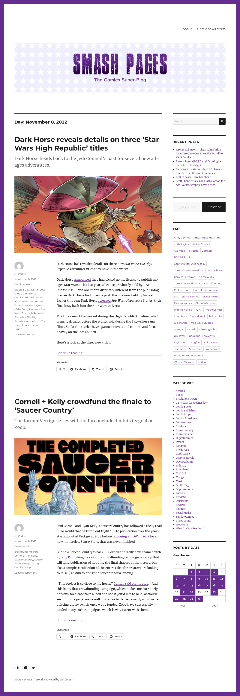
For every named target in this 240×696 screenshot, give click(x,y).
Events (180, 442)
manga (178, 329)
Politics (180, 493)
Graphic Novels (185, 457)
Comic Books (22, 284)
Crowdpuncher (185, 434)
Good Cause (183, 453)
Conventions (183, 422)
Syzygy (26, 563)
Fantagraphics (183, 303)
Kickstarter (180, 322)
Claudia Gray (22, 289)
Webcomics (183, 524)
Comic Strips (183, 414)
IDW (198, 309)
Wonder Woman (184, 362)
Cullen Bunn (182, 289)
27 (176, 599)
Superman (195, 348)
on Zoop (146, 557)
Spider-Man (211, 342)
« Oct (183, 605)
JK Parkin (20, 273)
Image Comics (213, 309)
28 (184, 599)
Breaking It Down (186, 398)
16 (199, 585)
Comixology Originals (187, 283)
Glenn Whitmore (205, 303)
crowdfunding (23, 551)
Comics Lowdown (185, 276)
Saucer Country (23, 559)
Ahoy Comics (182, 237)
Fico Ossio (20, 301)
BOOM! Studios (183, 257)
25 (214, 592)
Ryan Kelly (30, 555)
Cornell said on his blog (131, 583)
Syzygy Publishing (70, 557)
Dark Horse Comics (205, 289)
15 (191, 585)
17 (206, 585)
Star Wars (34, 309)
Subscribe (214, 207)
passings (194, 335)
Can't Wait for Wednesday (189, 263)
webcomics (213, 348)
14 (184, 585)
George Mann (36, 301)
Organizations (184, 489)
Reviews (181, 505)
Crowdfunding (23, 546)
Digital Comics (184, 438)
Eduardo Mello (34, 297)
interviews (180, 316)
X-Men (202, 362)
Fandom (181, 446)
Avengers (179, 250)
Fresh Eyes (182, 450)
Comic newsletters (211, 29)
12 (221, 578)
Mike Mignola (207, 329)
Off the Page (183, 485)
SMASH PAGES (23, 679)
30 (199, 599)
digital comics (190, 296)
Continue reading (69, 353)
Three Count (183, 520)
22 (191, 592)
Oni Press (179, 335)
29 (191, 599)
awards (193, 250)
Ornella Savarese (24, 305)
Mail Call (181, 473)
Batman (207, 250)
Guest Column (184, 461)
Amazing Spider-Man (207, 237)
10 (206, 578)
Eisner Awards (211, 296)
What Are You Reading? (188, 355)
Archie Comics (201, 244)
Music (179, 481)
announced (82, 279)
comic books (216, 270)
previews (209, 335)
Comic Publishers (186, 410)
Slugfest (195, 342)
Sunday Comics (185, 516)
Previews (181, 497)
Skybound (180, 342)
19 (221, 585)
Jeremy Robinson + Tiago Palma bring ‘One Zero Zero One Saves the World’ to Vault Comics (199, 153)
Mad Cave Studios (202, 322)
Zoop (28, 567)
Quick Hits (182, 501)
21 (184, 592)
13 (176, 585)
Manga (180, 477)
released (104, 300)
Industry (181, 465)
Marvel (191, 329)
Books (179, 394)
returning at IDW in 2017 (130, 536)
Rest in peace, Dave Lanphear (193, 177)
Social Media (183, 512)
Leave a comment (25, 334)
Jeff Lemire (215, 316)
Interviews (182, 469)
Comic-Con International (189, 270)
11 (214, 578)
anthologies (181, 244)
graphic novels (183, 309)
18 (214, 585)
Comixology (206, 276)
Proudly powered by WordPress (54, 679)
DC (176, 296)
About (187, 29)
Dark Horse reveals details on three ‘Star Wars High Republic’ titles (86, 143)
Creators (181, 426)
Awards (180, 391)
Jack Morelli (197, 316)
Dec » (215, 605)
